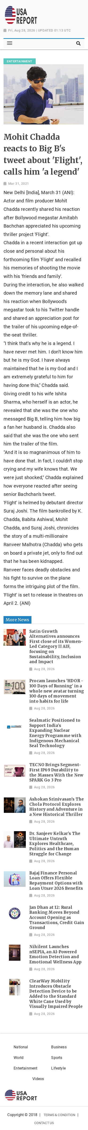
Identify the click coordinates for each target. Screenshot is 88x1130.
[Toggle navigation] (9, 43)
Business (58, 1047)
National (21, 1047)
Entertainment (25, 1068)
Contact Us (44, 1123)
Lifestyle (58, 1068)
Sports (56, 1057)
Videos (38, 1079)
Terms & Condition (60, 1115)
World (18, 1057)
